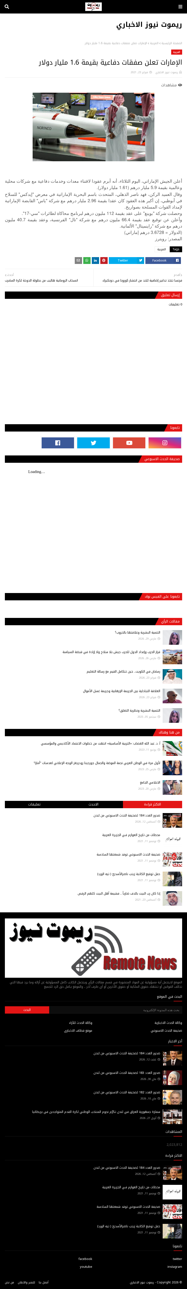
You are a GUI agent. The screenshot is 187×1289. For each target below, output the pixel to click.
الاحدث (93, 804)
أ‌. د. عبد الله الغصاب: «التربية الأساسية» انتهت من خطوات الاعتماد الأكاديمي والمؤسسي (100, 743)
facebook (85, 1259)
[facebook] (58, 442)
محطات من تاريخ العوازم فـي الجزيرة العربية (131, 835)
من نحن (9, 1282)
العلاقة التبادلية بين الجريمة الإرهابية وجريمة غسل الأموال (121, 691)
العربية (154, 43)
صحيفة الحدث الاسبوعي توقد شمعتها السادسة (128, 854)
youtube (86, 1267)
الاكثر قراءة (152, 804)
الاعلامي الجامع (150, 782)
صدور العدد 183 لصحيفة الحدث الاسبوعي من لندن (127, 1073)
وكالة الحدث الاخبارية (168, 1023)
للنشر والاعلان (26, 1282)
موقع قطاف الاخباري (78, 1030)
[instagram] (165, 442)
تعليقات (34, 804)
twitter (177, 1259)
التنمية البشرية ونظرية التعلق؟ (139, 710)
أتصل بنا (43, 1282)
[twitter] (93, 442)
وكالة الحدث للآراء (80, 1023)
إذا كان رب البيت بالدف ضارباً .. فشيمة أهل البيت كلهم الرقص (119, 893)
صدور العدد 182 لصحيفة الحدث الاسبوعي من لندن (127, 1092)
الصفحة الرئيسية (171, 43)
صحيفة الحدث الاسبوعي (166, 1030)
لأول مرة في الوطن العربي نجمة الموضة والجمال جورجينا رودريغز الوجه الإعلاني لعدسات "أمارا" (97, 763)
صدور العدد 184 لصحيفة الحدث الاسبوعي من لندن (127, 815)
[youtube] (129, 442)
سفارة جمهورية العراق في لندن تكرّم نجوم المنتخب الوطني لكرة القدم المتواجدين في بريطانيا (96, 1112)
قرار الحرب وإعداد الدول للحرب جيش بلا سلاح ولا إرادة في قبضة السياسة (111, 652)
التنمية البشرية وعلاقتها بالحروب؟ (137, 632)
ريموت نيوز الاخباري (149, 24)
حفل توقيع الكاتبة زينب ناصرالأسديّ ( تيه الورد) (128, 874)
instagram (175, 1267)
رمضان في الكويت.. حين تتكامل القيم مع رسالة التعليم (123, 671)
